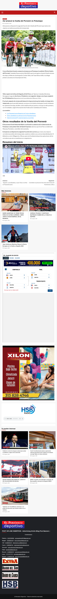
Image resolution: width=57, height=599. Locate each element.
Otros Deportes (11, 209)
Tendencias (17, 209)
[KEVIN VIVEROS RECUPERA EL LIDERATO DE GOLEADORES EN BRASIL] (14, 469)
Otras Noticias (38, 207)
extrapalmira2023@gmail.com (23, 538)
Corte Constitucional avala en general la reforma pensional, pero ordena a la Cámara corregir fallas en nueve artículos (41, 452)
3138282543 (10, 540)
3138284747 (10, 552)
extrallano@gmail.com (19, 554)
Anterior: (15, 182)
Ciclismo (4, 18)
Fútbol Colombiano (7, 475)
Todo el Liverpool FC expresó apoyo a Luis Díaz (20, 118)
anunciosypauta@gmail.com (22, 556)
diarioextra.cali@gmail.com (20, 542)
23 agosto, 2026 (7, 220)
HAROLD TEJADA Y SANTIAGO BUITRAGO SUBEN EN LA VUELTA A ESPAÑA (41, 214)
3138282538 (10, 556)
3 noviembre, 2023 (7, 23)
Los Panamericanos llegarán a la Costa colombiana (21, 113)
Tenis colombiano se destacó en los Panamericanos (21, 115)
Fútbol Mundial (15, 475)
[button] (2, 12)
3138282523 (8, 542)
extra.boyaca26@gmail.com (22, 552)
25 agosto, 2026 (7, 454)
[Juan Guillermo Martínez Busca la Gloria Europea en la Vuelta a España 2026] (14, 233)
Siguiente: (41, 182)
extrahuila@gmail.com (11, 549)
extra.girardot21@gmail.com (15, 547)
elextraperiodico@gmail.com (21, 545)
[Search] (55, 12)
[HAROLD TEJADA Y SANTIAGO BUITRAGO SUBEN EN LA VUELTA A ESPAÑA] (42, 202)
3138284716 (10, 545)
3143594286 (10, 538)
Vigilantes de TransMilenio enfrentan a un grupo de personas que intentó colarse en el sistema (14, 508)
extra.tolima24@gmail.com (21, 540)
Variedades (38, 475)
